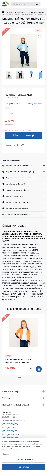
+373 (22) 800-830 (10, 424)
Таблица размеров (34, 104)
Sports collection (20, 12)
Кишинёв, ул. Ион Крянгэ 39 (15, 184)
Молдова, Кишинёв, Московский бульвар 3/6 (21, 172)
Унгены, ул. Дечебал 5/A (14, 196)
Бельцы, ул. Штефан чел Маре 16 (17, 190)
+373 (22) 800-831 (10, 428)
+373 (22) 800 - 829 (10, 435)
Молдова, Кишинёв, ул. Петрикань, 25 (19, 166)
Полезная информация (15, 404)
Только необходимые (23, 459)
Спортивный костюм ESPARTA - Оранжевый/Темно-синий (20, 361)
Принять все (23, 467)
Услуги (6, 398)
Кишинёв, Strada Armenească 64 (17, 208)
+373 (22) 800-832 (10, 431)
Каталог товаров (11, 391)
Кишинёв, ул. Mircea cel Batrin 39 (17, 202)
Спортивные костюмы (36, 12)
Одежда (9, 12)
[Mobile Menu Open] (43, 3)
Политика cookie (17, 449)
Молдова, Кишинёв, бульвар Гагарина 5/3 (20, 178)
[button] (8, 332)
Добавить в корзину (22, 135)
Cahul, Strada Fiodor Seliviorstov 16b (18, 214)
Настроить (7, 454)
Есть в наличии (12, 98)
